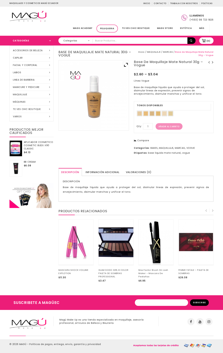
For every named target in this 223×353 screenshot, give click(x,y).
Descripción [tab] (70, 172)
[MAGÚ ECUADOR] (28, 16)
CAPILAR (18, 57)
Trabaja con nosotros (184, 3)
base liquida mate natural (164, 152)
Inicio (146, 3)
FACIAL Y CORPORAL (25, 65)
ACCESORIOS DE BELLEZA (28, 50)
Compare (143, 140)
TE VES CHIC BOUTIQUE (136, 28)
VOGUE (190, 148)
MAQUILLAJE (20, 94)
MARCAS (168, 52)
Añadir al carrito (169, 126)
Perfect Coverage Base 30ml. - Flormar (212, 65)
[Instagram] (209, 321)
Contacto (160, 3)
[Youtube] (200, 321)
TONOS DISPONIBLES (150, 105)
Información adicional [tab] (102, 172)
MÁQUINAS (19, 101)
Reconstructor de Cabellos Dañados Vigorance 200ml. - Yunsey (208, 67)
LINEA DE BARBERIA (24, 79)
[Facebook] (191, 321)
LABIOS (17, 72)
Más (201, 28)
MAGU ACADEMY (83, 28)
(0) (208, 40)
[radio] (139, 113)
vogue (186, 152)
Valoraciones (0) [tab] (138, 172)
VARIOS (17, 116)
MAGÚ (23, 344)
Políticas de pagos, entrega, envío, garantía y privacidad (65, 344)
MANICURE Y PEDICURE (26, 87)
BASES (154, 148)
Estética (186, 28)
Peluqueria (107, 28)
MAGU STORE (165, 28)
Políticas (207, 3)
